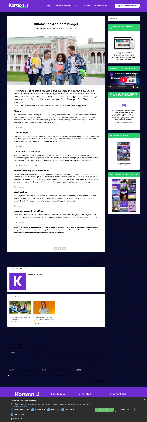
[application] (124, 80)
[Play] (111, 87)
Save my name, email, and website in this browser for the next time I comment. (40, 376)
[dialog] (73, 409)
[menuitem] (49, 5)
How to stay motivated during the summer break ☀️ (43, 319)
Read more (23, 406)
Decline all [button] (124, 410)
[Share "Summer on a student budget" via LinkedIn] (64, 248)
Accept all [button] (104, 410)
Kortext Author (49, 28)
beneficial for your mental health (62, 196)
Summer (69, 28)
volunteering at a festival (25, 158)
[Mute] (133, 87)
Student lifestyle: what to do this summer (19, 318)
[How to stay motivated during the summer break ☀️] (44, 307)
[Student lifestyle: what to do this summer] (20, 307)
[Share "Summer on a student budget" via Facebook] (55, 248)
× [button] (144, 400)
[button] (51, 418)
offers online (42, 215)
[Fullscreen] (137, 87)
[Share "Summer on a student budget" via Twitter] (60, 248)
